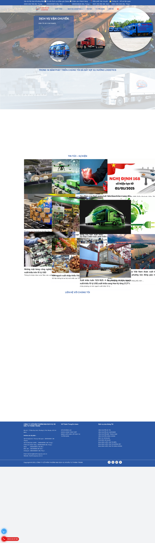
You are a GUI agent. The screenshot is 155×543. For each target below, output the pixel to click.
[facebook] (109, 462)
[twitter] (112, 462)
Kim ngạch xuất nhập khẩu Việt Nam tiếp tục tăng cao (76, 275)
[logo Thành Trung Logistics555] (42, 7)
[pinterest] (120, 462)
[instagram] (116, 462)
